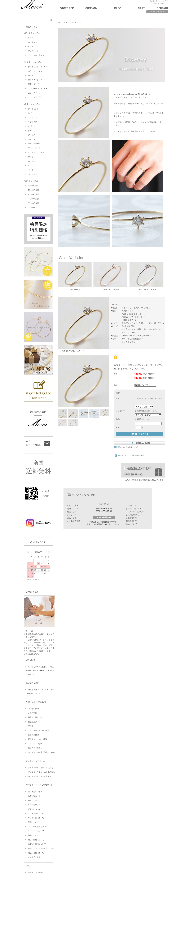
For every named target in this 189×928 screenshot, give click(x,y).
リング (66, 22)
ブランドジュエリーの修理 (38, 730)
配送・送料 (71, 512)
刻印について (131, 518)
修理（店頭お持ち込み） (36, 702)
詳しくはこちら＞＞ (130, 342)
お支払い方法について (37, 844)
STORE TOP (67, 8)
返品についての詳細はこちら (128, 447)
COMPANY (91, 8)
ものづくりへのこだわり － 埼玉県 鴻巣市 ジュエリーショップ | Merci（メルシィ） (39, 670)
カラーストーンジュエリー (38, 71)
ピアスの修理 (33, 735)
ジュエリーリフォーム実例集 (39, 776)
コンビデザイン (34, 93)
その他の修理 (33, 709)
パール (30, 170)
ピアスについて (132, 515)
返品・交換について (36, 853)
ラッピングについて (36, 831)
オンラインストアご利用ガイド (39, 785)
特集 (28, 866)
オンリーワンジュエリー (38, 89)
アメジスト (32, 135)
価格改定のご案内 (35, 792)
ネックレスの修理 (35, 744)
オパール (31, 126)
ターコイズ (32, 131)
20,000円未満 (33, 194)
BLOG (117, 8)
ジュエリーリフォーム (35, 761)
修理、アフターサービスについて (41, 848)
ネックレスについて (134, 508)
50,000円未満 (33, 203)
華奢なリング (33, 84)
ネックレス (32, 42)
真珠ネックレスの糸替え (38, 739)
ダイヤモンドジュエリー (38, 67)
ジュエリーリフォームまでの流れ (41, 772)
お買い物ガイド (34, 796)
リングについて (132, 505)
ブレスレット (33, 51)
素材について (131, 521)
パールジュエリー (35, 75)
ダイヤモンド (76, 22)
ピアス (30, 46)
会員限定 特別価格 (35, 872)
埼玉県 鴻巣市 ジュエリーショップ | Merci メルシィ (39, 691)
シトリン (31, 139)
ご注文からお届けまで (37, 827)
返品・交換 (71, 518)
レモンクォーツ (34, 144)
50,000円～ (32, 208)
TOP (59, 22)
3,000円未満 (33, 186)
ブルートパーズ (34, 148)
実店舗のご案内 (32, 683)
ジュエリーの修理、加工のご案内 (41, 752)
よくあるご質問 (73, 521)
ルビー (30, 113)
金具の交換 (32, 713)
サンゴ (30, 165)
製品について (131, 524)
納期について (72, 508)
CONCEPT (30, 660)
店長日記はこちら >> (33, 654)
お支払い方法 (72, 505)
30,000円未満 (33, 199)
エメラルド (32, 117)
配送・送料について (36, 840)
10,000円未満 (33, 190)
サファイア (32, 122)
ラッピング (71, 515)
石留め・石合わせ (35, 717)
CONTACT (162, 8)
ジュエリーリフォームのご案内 (40, 768)
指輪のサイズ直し (35, 748)
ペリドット (32, 174)
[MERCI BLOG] (39, 626)
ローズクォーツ (34, 161)
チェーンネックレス (36, 55)
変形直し (31, 726)
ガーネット (32, 157)
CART (141, 8)
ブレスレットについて (135, 512)
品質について (33, 800)
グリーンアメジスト (36, 152)
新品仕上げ (32, 722)
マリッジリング (34, 97)
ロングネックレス (35, 80)
